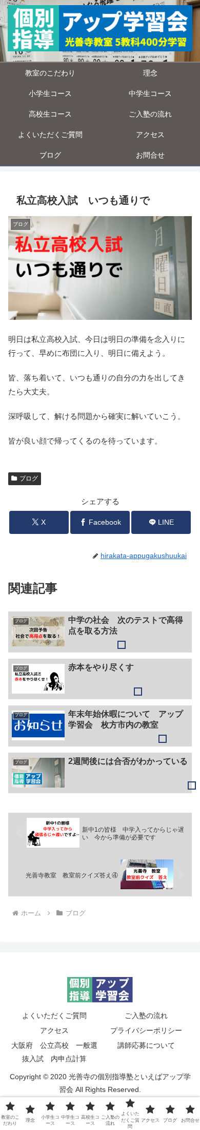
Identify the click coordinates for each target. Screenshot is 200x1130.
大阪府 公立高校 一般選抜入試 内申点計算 (54, 1051)
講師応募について (146, 1045)
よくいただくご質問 (54, 1015)
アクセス (54, 1030)
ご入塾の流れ (146, 1015)
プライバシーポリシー (146, 1030)
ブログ (28, 478)
